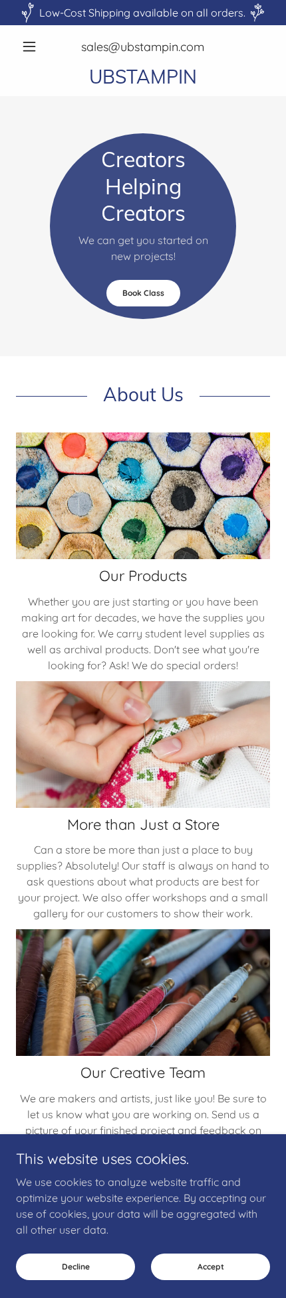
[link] (143, 76)
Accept (211, 1266)
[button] (35, 46)
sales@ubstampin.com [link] (142, 46)
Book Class (143, 293)
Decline (76, 1266)
